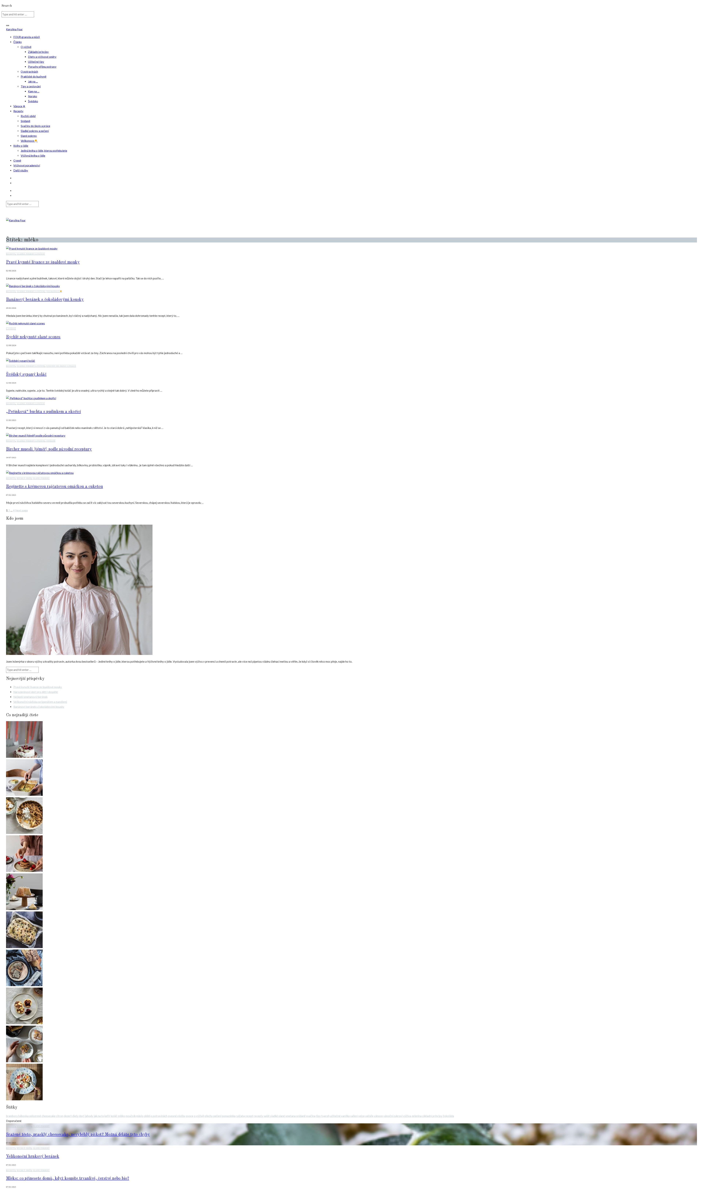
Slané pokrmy (29, 135)
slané (281, 1116)
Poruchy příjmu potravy (42, 66)
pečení (217, 1116)
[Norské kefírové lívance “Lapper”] (24, 870)
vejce (361, 1116)
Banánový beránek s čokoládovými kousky (45, 300)
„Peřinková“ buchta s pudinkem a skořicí (43, 412)
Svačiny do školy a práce (35, 126)
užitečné (335, 1116)
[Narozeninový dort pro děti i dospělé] (24, 756)
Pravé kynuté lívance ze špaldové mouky (43, 262)
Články (17, 42)
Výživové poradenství (26, 165)
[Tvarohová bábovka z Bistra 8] (24, 909)
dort (81, 1116)
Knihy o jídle (20, 145)
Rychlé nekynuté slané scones (33, 337)
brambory (12, 1116)
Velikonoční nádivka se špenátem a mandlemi (40, 701)
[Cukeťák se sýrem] (24, 794)
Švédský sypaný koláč (26, 374)
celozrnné (35, 1116)
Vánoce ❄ (19, 106)
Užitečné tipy (36, 61)
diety (75, 1116)
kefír (107, 1116)
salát (267, 1116)
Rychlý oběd (28, 116)
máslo (139, 1116)
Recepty (18, 111)
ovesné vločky (176, 1116)
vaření (354, 1116)
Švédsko (33, 101)
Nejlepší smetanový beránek (30, 696)
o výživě (199, 1116)
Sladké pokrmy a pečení (35, 130)
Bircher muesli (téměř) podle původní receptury (49, 449)
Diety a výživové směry (42, 56)
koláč (114, 1116)
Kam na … (33, 91)
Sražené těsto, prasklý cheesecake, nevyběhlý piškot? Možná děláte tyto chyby (78, 1135)
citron (59, 1116)
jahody (89, 1116)
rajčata (240, 1116)
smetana (290, 1116)
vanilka (345, 1116)
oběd (147, 1116)
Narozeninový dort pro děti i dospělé (35, 692)
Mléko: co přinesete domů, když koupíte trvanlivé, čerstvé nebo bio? (67, 1178)
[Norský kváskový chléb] (24, 985)
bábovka (23, 1116)
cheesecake (48, 1116)
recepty (258, 1116)
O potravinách (29, 71)
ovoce (189, 1116)
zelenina (417, 1116)
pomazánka (228, 1116)
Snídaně (25, 121)
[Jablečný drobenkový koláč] (24, 832)
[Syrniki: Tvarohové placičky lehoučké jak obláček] (24, 1023)
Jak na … (33, 81)
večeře (369, 1116)
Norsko (32, 96)
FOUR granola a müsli (26, 37)
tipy (318, 1116)
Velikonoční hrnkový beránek (32, 1156)
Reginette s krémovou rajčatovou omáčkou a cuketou (54, 487)
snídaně (301, 1116)
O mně (17, 160)
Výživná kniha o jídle (33, 155)
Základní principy (38, 51)
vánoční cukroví (393, 1116)
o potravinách (158, 1116)
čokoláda (448, 1116)
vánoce (378, 1116)
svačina (310, 1116)
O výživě (26, 46)
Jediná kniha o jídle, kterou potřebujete (44, 150)
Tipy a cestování (31, 86)
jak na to (99, 1116)
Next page (21, 510)
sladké (274, 1116)
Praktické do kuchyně (33, 76)
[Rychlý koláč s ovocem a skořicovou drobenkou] (24, 1061)
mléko (121, 1116)
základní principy (432, 1116)
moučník (131, 1116)
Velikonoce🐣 (29, 140)
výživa (407, 1116)
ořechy (208, 1116)
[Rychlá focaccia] (24, 947)
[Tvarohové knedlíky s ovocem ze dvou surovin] (24, 1099)
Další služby (20, 170)
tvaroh (325, 1116)
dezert (68, 1116)
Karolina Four (14, 29)
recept (249, 1116)
